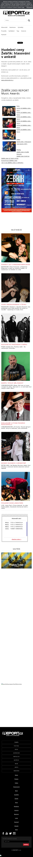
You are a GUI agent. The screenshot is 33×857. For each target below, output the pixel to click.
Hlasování (4, 27)
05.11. (7, 522)
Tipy (18, 31)
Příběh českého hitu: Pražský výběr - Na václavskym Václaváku (13, 347)
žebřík (16, 742)
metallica (16, 756)
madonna (16, 770)
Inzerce (16, 810)
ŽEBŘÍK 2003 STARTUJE (23, 156)
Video (16, 783)
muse (16, 763)
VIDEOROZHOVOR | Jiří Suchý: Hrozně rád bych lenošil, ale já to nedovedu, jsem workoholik (15, 427)
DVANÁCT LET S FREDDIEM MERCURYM (15, 264)
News (16, 775)
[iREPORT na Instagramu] (14, 833)
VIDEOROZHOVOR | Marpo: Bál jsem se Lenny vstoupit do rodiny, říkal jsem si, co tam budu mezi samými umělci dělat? (16, 387)
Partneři (3, 34)
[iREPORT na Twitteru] (7, 833)
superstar (16, 753)
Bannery (16, 814)
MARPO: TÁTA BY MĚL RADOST (12, 383)
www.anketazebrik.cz (7, 80)
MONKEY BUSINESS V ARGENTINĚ (13, 463)
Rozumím (30, 7)
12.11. (7, 528)
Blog (16, 790)
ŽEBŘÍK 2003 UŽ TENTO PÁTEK (9, 158)
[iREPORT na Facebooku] (3, 833)
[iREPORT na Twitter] (10, 833)
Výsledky (20, 27)
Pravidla (3, 31)
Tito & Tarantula (16, 522)
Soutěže (16, 794)
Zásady (16, 826)
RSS (16, 829)
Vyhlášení (12, 31)
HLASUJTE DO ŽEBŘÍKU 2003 (9, 160)
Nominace (13, 27)
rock (16, 749)
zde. (23, 7)
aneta (16, 767)
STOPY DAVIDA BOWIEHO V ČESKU (13, 304)
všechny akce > (16, 539)
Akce (16, 802)
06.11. (7, 524)
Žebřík (16, 798)
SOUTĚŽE (16, 549)
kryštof (16, 760)
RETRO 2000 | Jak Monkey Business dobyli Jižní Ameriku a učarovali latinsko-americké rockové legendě (16, 467)
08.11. (7, 526)
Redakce (16, 806)
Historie (23, 31)
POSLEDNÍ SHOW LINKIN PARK (12, 503)
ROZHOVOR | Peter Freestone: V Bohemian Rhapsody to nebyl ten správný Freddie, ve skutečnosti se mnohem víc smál (14, 268)
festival (16, 745)
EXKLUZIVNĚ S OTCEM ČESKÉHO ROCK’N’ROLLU (13, 423)
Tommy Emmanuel (16, 528)
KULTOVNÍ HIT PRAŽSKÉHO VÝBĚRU (14, 344)
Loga (16, 818)
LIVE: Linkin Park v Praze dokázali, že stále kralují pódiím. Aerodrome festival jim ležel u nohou (14, 507)
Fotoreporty (16, 787)
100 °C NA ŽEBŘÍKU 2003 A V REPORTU (12, 163)
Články (16, 779)
